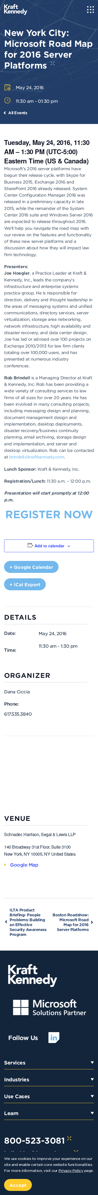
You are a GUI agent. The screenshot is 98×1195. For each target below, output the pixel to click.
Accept (18, 1185)
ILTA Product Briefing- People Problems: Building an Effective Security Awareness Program (28, 922)
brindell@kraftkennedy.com (36, 456)
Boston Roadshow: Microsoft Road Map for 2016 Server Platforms (70, 922)
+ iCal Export (25, 584)
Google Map (24, 864)
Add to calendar (49, 545)
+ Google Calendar (31, 567)
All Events (17, 112)
